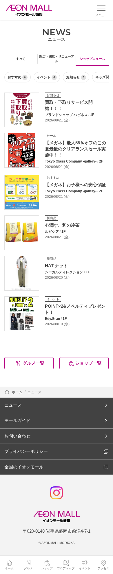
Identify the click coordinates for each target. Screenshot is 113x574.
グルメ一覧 (33, 363)
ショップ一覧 (88, 363)
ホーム (17, 392)
